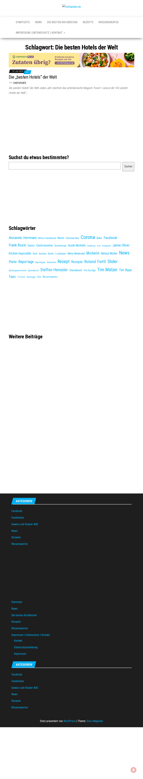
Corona (88, 237)
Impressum (20, 653)
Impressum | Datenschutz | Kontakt (39, 32)
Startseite (23, 22)
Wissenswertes (109, 22)
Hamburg (91, 246)
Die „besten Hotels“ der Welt (33, 77)
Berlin (61, 238)
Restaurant (51, 262)
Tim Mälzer (107, 269)
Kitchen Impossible (20, 253)
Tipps (12, 277)
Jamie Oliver (121, 245)
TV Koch (21, 277)
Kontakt (18, 640)
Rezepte (88, 22)
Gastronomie (44, 245)
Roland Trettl (95, 261)
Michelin (92, 253)
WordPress (69, 721)
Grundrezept (60, 245)
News (38, 22)
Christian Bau (72, 238)
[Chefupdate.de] (9, 20)
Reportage (26, 261)
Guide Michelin (77, 245)
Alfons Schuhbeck (47, 238)
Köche (51, 253)
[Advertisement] (71, 125)
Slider (112, 261)
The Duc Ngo (90, 270)
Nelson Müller (109, 253)
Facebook (110, 238)
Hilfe (99, 246)
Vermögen (31, 277)
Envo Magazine (95, 721)
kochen (42, 253)
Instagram (106, 246)
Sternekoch (75, 270)
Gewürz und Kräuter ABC (24, 524)
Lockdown (60, 253)
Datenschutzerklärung (26, 647)
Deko (99, 238)
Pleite (13, 262)
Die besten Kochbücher (62, 22)
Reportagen (40, 262)
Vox (39, 276)
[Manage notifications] (133, 770)
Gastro (31, 245)
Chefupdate (19, 83)
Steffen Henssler (54, 269)
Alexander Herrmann (23, 238)
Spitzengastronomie (17, 270)
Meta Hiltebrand (76, 253)
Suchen (128, 166)
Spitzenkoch (33, 270)
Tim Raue (125, 270)
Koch (35, 253)
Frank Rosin (17, 245)
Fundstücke (17, 517)
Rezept (64, 261)
